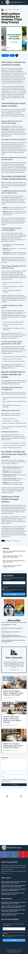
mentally (18, 91)
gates (12, 420)
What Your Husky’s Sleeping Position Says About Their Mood (14, 561)
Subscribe (14, 594)
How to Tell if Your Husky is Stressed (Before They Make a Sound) (12, 556)
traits (2, 117)
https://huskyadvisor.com (14, 660)
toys (23, 83)
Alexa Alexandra (8, 9)
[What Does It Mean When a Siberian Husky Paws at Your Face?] (14, 682)
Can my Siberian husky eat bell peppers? (12, 628)
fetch (21, 516)
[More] (16, 55)
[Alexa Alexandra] (2, 9)
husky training (16, 540)
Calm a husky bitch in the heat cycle (10, 632)
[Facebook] (10, 669)
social (23, 478)
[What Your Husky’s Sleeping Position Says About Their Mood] (14, 735)
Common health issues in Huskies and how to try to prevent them (13, 640)
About (18, 952)
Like (5, 851)
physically (11, 91)
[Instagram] (12, 669)
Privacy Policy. (19, 951)
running (21, 434)
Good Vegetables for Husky (8, 624)
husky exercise (9, 540)
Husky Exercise (6, 47)
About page (8, 873)
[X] (17, 669)
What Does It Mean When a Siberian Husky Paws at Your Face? (14, 551)
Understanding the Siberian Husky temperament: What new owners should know (13, 636)
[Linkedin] (15, 669)
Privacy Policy (5, 587)
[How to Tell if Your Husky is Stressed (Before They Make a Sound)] (14, 708)
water (17, 248)
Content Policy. (13, 951)
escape (22, 413)
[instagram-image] (7, 796)
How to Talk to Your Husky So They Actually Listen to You (12, 566)
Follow (14, 851)
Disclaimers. (10, 952)
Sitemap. (15, 952)
